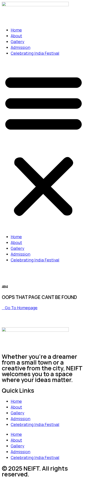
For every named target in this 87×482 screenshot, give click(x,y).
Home (16, 30)
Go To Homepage (21, 307)
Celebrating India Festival (35, 53)
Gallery (17, 41)
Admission (20, 47)
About (16, 35)
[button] (43, 145)
